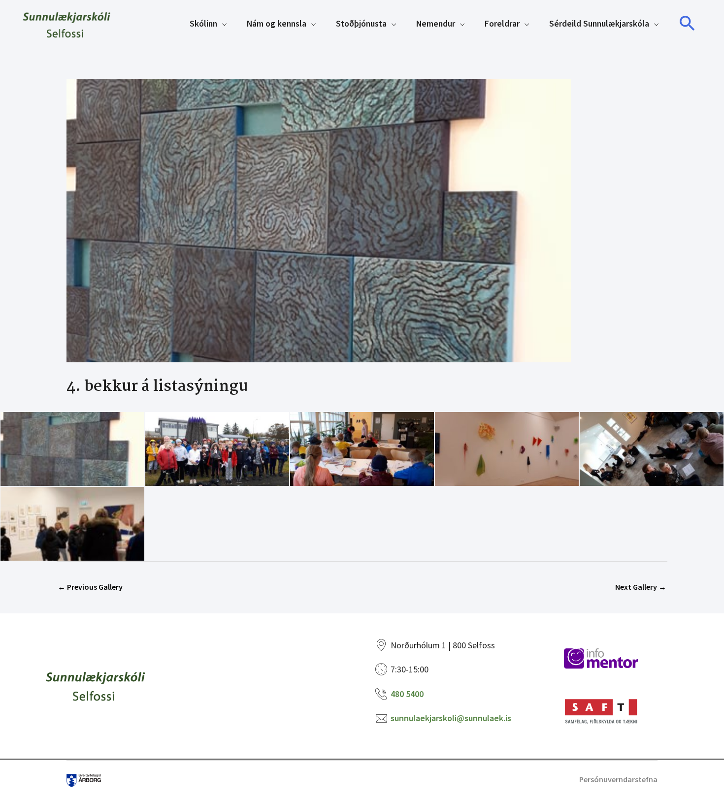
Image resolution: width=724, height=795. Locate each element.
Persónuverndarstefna (618, 779)
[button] (687, 23)
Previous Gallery (90, 587)
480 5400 (407, 694)
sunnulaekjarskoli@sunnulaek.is (451, 718)
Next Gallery (640, 587)
